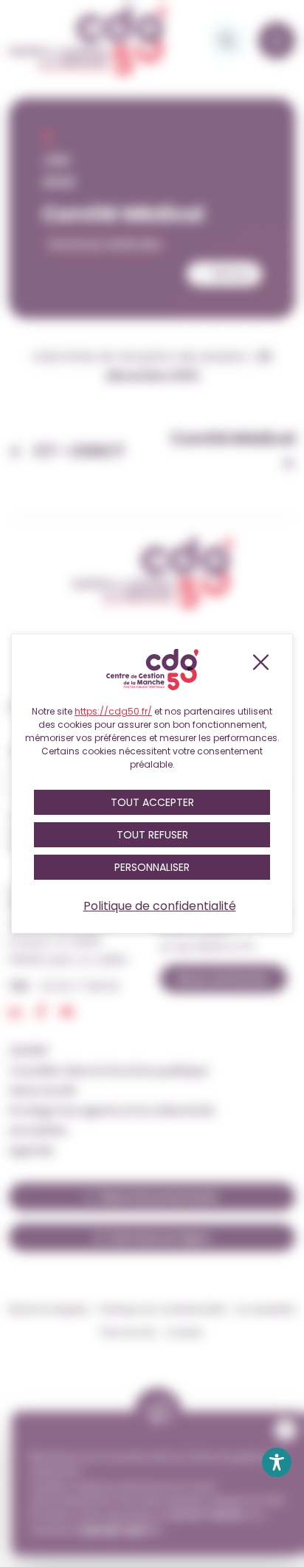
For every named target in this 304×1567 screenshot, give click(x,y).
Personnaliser (152, 867)
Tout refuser (152, 834)
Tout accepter (152, 802)
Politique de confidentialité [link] (159, 905)
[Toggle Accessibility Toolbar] (276, 1462)
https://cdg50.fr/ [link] (113, 711)
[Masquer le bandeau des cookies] (259, 662)
